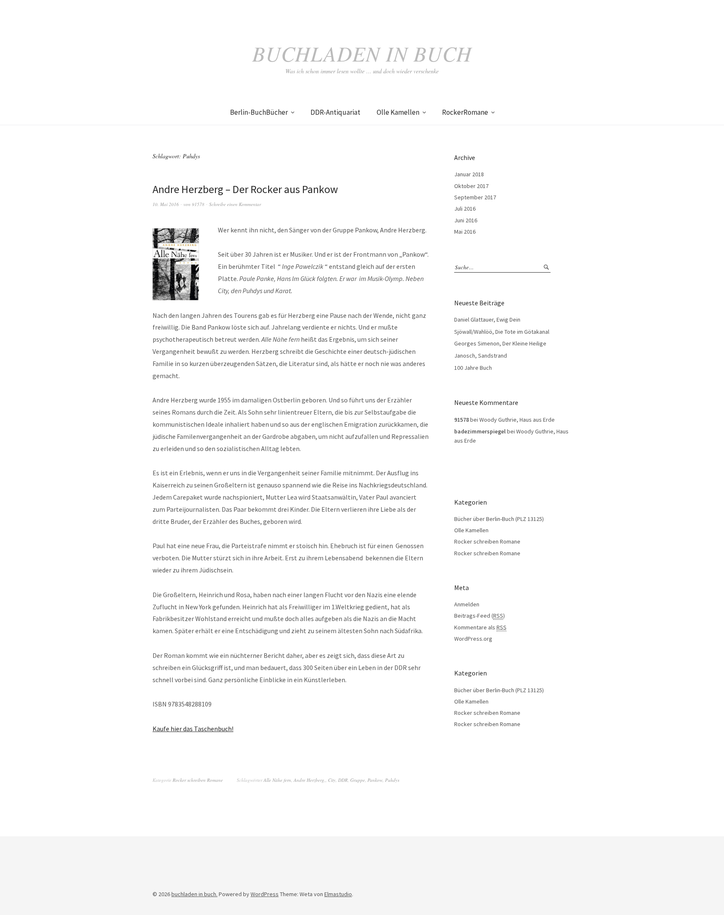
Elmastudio (338, 894)
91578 (198, 204)
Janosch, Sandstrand (480, 355)
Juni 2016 (465, 220)
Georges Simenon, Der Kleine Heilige (500, 343)
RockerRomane (465, 112)
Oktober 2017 (471, 186)
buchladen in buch (362, 53)
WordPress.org (473, 638)
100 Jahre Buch (473, 367)
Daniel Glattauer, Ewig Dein (487, 319)
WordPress (265, 894)
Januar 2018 (469, 174)
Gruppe (357, 780)
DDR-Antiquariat (335, 112)
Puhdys (392, 780)
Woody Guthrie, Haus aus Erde (517, 419)
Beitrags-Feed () (479, 615)
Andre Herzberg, (310, 780)
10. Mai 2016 (166, 204)
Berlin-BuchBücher (259, 112)
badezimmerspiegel (480, 431)
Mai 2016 (465, 231)
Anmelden (466, 604)
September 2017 (475, 197)
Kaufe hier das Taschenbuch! (193, 728)
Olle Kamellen (398, 112)
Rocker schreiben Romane (198, 780)
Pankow (375, 780)
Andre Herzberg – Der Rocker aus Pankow (245, 189)
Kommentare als (480, 627)
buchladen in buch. (194, 894)
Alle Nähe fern (277, 780)
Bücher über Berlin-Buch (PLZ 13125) (499, 519)
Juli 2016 (465, 208)
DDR (343, 780)
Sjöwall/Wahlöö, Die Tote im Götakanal (501, 331)
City (332, 780)
